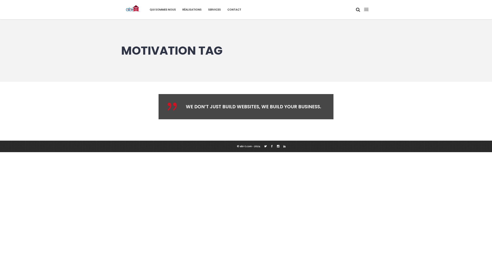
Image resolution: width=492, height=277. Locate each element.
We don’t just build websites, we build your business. (253, 106)
